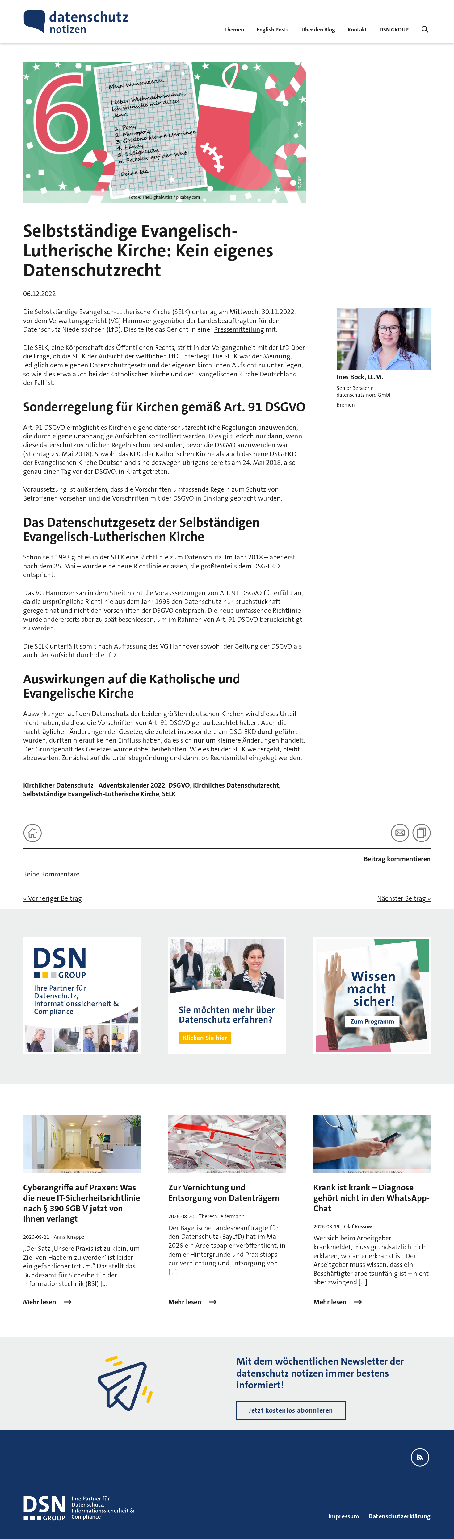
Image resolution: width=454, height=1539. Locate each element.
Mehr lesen (40, 1302)
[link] (273, 29)
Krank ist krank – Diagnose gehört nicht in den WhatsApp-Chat (371, 1198)
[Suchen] (425, 29)
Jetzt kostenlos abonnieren (291, 1410)
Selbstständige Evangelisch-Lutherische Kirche (91, 793)
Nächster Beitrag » (404, 898)
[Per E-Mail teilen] (400, 833)
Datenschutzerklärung (399, 1516)
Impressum (344, 1516)
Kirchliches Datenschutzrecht (236, 785)
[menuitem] (394, 29)
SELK (169, 793)
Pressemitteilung (239, 329)
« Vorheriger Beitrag (52, 898)
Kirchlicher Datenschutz (58, 785)
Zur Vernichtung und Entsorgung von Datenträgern (224, 1193)
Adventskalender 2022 (132, 785)
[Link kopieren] (421, 833)
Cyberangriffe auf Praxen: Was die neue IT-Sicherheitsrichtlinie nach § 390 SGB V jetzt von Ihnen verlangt (81, 1203)
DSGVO (179, 785)
